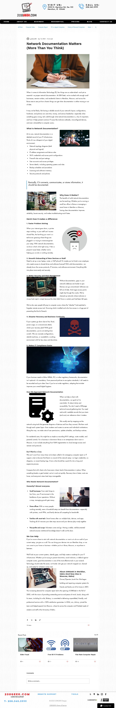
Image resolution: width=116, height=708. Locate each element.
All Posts (20, 27)
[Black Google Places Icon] (94, 694)
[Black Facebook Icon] (105, 694)
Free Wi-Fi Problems (55, 654)
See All (96, 635)
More (89, 27)
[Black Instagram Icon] (102, 694)
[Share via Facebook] (27, 620)
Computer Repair (43, 27)
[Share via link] (40, 620)
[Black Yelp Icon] (90, 694)
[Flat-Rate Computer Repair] (85, 645)
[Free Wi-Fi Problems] (58, 645)
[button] (96, 27)
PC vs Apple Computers (57, 27)
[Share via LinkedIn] (36, 620)
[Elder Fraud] (30, 645)
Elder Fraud (24, 654)
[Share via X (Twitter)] (31, 620)
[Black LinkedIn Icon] (98, 694)
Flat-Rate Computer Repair (85, 654)
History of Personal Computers (76, 27)
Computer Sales (30, 27)
